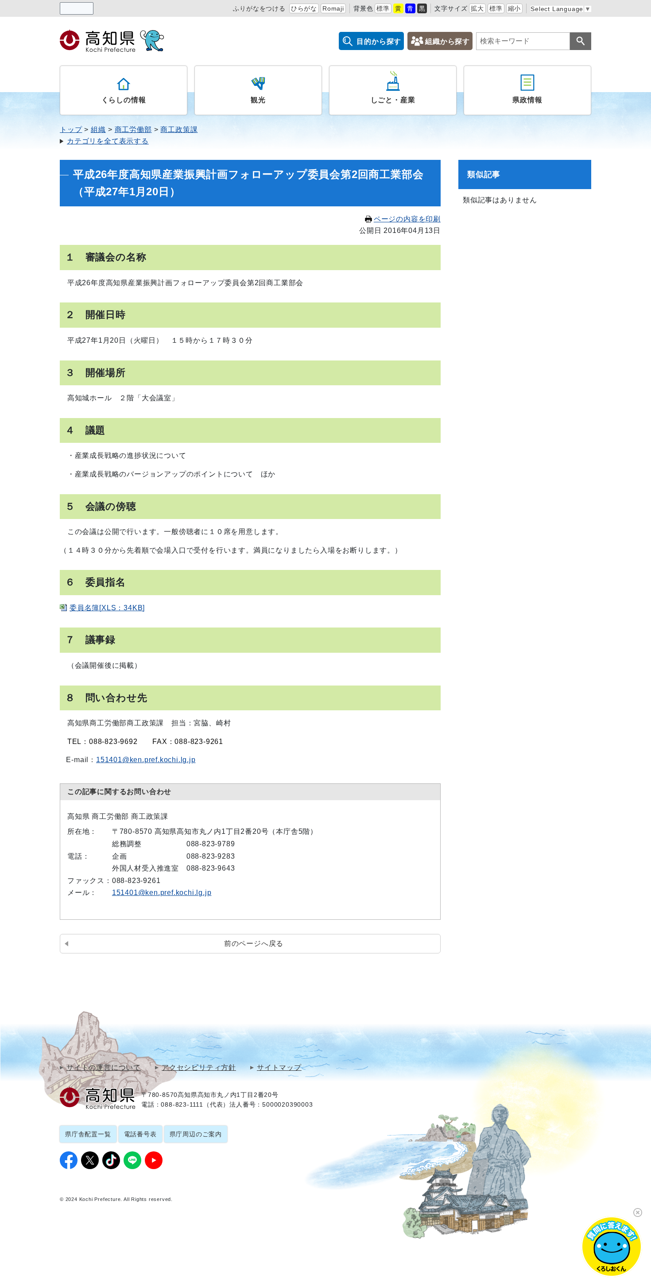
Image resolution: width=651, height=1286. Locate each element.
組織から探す (447, 41)
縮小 (514, 8)
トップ (71, 129)
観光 (258, 100)
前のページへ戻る (253, 943)
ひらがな (304, 8)
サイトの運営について (103, 1067)
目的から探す (378, 41)
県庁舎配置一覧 (88, 1134)
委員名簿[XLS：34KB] (107, 608)
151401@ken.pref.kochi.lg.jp (146, 759)
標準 (383, 8)
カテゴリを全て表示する (108, 141)
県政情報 (527, 100)
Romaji (333, 8)
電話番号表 (140, 1134)
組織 (98, 129)
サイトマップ (279, 1067)
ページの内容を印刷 (407, 219)
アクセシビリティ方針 (199, 1067)
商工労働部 (133, 129)
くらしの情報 (123, 100)
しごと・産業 (393, 100)
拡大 (477, 8)
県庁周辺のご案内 (196, 1134)
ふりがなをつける (259, 8)
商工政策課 (179, 129)
